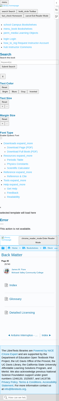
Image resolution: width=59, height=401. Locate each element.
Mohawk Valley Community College (27, 273)
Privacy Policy (9, 382)
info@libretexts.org (15, 389)
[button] (12, 192)
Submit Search (8, 66)
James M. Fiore (19, 269)
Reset (4, 87)
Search (5, 397)
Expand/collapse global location (56, 247)
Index (13, 285)
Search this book (7, 57)
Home (14, 248)
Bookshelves (32, 248)
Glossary (15, 299)
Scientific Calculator (18, 168)
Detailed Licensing (22, 312)
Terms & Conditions (30, 382)
